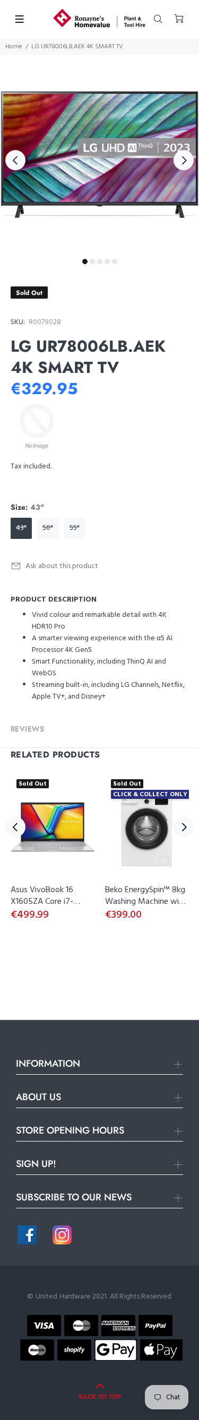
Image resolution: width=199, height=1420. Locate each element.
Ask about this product (61, 566)
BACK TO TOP (100, 1396)
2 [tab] (92, 261)
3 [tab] (99, 261)
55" (75, 528)
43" (21, 528)
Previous (15, 160)
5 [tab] (114, 261)
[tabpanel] (99, 154)
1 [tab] (85, 261)
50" (47, 528)
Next (184, 160)
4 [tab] (107, 261)
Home (13, 46)
